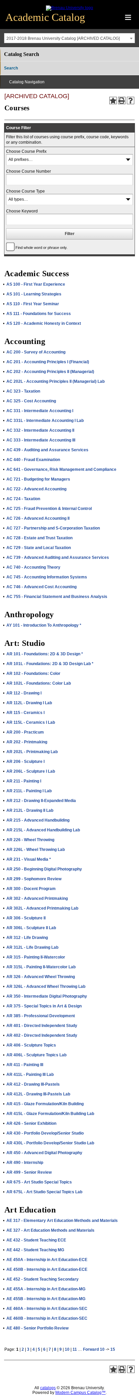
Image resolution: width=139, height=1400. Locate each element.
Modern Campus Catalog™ (80, 1392)
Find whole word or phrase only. (41, 248)
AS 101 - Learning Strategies (33, 294)
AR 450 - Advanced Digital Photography (44, 1152)
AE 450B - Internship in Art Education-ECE (46, 1269)
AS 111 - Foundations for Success (38, 313)
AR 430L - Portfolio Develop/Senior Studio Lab (50, 1143)
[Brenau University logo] (69, 7)
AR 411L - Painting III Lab (30, 1074)
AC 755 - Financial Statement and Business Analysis (56, 596)
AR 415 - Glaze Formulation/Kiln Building (45, 1104)
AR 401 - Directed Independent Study (41, 1025)
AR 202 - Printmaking (26, 742)
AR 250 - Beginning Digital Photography (44, 869)
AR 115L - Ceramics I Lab (30, 722)
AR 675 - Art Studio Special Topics (39, 1182)
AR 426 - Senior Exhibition (31, 1123)
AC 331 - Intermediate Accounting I (39, 410)
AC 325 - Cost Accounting (31, 401)
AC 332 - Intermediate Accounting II (40, 430)
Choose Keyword (22, 211)
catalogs (48, 1387)
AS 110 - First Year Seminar (32, 304)
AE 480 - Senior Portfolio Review (37, 1328)
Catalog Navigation (27, 82)
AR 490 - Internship (24, 1162)
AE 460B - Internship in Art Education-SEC (46, 1318)
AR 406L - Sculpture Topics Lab (36, 1055)
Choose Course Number (28, 171)
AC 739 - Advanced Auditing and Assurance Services (57, 557)
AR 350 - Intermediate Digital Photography (46, 996)
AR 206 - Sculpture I (25, 761)
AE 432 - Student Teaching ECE (36, 1240)
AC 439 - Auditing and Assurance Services (47, 450)
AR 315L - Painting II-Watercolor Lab (41, 967)
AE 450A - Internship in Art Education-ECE (46, 1259)
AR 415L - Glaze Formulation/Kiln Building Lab (50, 1113)
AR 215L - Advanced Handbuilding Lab (43, 830)
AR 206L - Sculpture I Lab (30, 771)
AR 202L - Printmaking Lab (32, 751)
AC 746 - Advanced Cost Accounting (41, 586)
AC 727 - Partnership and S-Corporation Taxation (53, 528)
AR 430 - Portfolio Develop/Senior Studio (45, 1133)
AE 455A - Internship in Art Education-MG (45, 1289)
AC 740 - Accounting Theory (33, 567)
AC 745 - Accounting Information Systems (46, 577)
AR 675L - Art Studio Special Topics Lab (44, 1192)
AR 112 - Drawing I (23, 693)
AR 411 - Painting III (24, 1064)
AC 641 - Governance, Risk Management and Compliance (61, 469)
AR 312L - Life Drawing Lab (32, 947)
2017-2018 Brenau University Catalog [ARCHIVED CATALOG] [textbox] (63, 38)
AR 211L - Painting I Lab (29, 791)
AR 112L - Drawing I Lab (29, 703)
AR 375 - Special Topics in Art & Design (44, 1006)
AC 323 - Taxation (23, 391)
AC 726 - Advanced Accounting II (38, 518)
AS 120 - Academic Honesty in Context (43, 323)
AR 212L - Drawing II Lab (29, 810)
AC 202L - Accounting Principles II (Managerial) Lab (55, 381)
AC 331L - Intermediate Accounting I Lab (45, 420)
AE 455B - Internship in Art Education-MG (45, 1298)
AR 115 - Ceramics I (25, 712)
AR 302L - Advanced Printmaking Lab (42, 908)
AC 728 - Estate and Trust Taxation (39, 538)
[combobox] (69, 38)
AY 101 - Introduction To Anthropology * (43, 625)
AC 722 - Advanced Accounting (36, 489)
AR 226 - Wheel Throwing (30, 839)
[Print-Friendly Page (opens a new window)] (122, 100)
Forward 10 (94, 1349)
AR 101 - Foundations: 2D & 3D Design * (44, 654)
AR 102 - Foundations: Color (33, 673)
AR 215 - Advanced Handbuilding (38, 820)
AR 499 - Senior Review (29, 1172)
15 (112, 1349)
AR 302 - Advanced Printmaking (37, 898)
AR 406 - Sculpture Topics (31, 1045)
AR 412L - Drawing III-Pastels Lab (38, 1094)
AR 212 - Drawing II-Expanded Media (41, 800)
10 (67, 1349)
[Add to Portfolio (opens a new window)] (113, 100)
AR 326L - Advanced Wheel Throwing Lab (45, 986)
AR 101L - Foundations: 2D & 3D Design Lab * (49, 663)
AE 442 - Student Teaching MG (35, 1250)
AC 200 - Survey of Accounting (35, 352)
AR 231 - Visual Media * (28, 859)
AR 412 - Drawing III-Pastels (33, 1084)
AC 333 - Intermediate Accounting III (40, 440)
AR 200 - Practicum (25, 732)
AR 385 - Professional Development (40, 1015)
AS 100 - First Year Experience (35, 284)
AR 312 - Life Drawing (27, 937)
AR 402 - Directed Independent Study (41, 1035)
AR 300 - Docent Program (31, 888)
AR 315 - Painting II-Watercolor (35, 957)
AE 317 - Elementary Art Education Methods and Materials (62, 1220)
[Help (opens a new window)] (130, 100)
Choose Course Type (25, 191)
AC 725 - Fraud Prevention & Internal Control (49, 508)
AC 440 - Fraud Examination (33, 459)
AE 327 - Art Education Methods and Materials (50, 1230)
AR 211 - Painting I (23, 781)
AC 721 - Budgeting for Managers (38, 479)
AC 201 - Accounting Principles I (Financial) (47, 362)
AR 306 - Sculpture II (26, 918)
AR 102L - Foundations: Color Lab (38, 683)
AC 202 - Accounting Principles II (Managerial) (50, 371)
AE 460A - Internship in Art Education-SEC (46, 1308)
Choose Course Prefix (26, 151)
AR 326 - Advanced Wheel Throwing (40, 976)
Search (11, 68)
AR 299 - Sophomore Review (33, 879)
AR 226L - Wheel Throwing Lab (35, 849)
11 (75, 1349)
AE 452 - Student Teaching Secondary (42, 1279)
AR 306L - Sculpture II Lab (31, 927)
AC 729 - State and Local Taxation (38, 547)
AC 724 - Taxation (23, 498)
